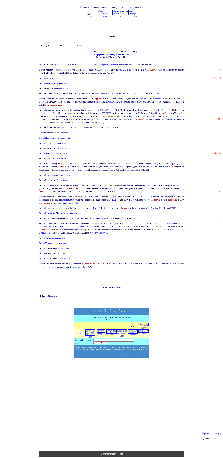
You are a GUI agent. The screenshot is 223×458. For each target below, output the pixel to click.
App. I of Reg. (78, 218)
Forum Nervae (65, 175)
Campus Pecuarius (99, 233)
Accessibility (111, 454)
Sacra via (143, 99)
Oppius (173, 119)
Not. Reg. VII (49, 227)
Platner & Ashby (90, 337)
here (128, 317)
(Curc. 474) (72, 203)
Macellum (65, 200)
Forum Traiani (62, 253)
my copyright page (103, 354)
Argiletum (157, 99)
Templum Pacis (60, 158)
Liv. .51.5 (112, 200)
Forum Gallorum (98, 218)
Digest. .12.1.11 (46, 233)
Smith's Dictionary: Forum (143, 328)
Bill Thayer (88, 16)
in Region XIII (96, 208)
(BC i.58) (68, 116)
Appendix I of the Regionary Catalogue (101, 65)
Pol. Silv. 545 (124, 70)
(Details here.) (125, 312)
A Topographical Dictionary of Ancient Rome (111, 55)
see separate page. (53, 78)
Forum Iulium (63, 88)
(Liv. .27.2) (146, 197)
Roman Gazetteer (122, 336)
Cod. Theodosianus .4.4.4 (81, 227)
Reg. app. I (75, 127)
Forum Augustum (63, 148)
